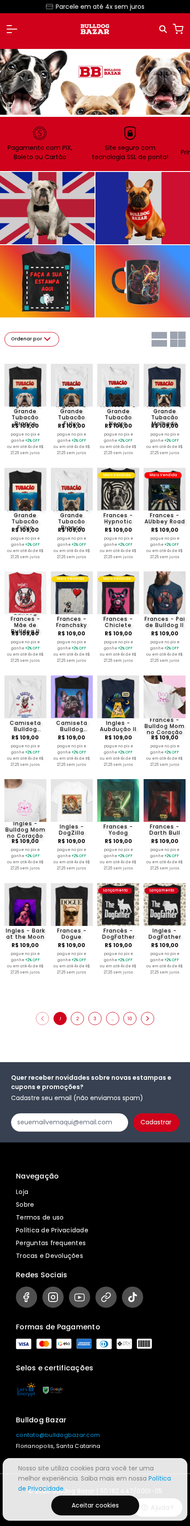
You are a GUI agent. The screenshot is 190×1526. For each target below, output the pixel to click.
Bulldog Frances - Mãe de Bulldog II (25, 622)
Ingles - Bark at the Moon (25, 934)
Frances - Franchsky (71, 622)
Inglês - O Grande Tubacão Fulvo (71, 414)
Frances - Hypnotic (118, 518)
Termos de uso (40, 1217)
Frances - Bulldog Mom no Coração (164, 726)
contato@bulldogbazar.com (58, 1435)
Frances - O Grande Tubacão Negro (118, 414)
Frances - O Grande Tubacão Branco (71, 518)
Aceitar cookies (95, 1505)
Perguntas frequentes (51, 1243)
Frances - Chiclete (118, 622)
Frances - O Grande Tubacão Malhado (165, 414)
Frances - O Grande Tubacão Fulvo (25, 518)
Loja (22, 1191)
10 (130, 1018)
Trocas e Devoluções (49, 1255)
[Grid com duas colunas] (178, 339)
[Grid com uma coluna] (159, 339)
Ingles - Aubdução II (118, 726)
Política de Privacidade (52, 1230)
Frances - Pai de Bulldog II (164, 622)
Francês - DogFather (118, 934)
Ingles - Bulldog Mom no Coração (25, 830)
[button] (12, 29)
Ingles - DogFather (164, 934)
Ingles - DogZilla (71, 830)
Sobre (25, 1204)
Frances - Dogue (72, 934)
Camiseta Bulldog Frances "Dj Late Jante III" (71, 726)
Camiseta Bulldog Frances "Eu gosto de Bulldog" (25, 726)
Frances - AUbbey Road (164, 518)
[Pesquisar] (163, 29)
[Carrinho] (178, 29)
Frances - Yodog (118, 830)
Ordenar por (26, 339)
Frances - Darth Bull (164, 830)
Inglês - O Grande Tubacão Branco (25, 414)
